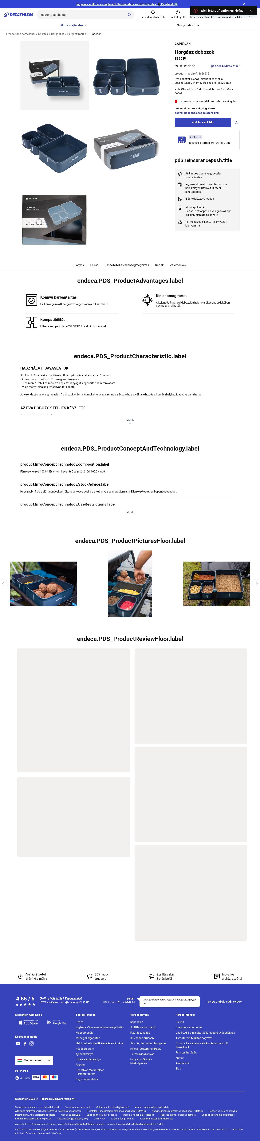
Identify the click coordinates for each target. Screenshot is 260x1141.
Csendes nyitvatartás (189, 1027)
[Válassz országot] (34, 1060)
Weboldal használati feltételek (138, 1115)
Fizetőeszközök (140, 1032)
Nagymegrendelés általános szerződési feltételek (177, 1111)
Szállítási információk (143, 1027)
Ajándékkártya (84, 1054)
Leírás (94, 265)
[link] (224, 1002)
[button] (130, 280)
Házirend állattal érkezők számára (178, 1115)
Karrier (180, 1057)
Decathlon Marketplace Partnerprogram (90, 1072)
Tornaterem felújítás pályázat (194, 1038)
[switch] (236, 122)
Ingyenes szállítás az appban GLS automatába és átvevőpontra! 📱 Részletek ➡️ (127, 4)
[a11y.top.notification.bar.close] (244, 4)
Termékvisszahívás (142, 1054)
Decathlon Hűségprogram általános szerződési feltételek (116, 1111)
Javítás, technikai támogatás (148, 1043)
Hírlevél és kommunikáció (145, 1048)
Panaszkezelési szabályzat (223, 1111)
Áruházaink (182, 1063)
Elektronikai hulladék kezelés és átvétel (100, 1043)
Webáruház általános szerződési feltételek (37, 1107)
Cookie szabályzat (71, 1115)
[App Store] (30, 1022)
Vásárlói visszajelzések (77, 1107)
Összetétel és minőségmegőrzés (126, 265)
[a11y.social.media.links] (18, 1044)
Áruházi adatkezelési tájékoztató (152, 1107)
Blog (178, 1068)
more (130, 419)
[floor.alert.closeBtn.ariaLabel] (251, 11)
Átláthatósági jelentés (122, 1118)
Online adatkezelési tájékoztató (112, 1107)
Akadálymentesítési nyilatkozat (156, 1118)
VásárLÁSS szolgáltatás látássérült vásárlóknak (205, 1032)
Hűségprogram (85, 1048)
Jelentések (99, 1118)
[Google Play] (59, 1022)
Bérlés (80, 1022)
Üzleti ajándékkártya (88, 1059)
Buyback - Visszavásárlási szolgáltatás (100, 1027)
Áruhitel (80, 1064)
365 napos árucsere (142, 1038)
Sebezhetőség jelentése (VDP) (72, 1118)
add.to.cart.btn (203, 122)
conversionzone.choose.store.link (197, 112)
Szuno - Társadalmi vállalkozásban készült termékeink (202, 1045)
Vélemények (178, 265)
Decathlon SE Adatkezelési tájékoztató (35, 1115)
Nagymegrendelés (87, 1079)
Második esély (84, 1032)
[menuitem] (73, 25)
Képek (159, 265)
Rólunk (180, 1022)
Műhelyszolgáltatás (88, 1038)
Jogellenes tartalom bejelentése (218, 1115)
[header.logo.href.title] (18, 15)
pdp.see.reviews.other (225, 65)
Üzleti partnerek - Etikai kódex (102, 1115)
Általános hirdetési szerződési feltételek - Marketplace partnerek (48, 1111)
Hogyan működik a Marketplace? (141, 1061)
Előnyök (79, 265)
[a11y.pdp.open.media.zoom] (54, 75)
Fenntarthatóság (186, 1052)
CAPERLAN (183, 44)
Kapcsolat (136, 1022)
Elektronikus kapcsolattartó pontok (33, 1118)
